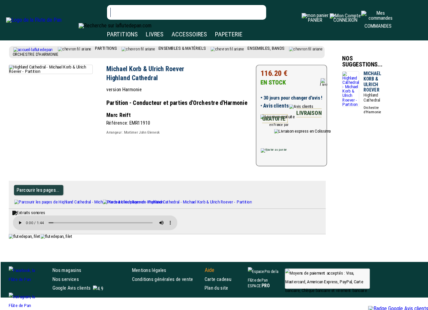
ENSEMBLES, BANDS (265, 48)
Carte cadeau (218, 279)
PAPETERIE (228, 34)
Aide (210, 270)
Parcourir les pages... (38, 190)
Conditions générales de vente (167, 279)
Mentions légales (149, 270)
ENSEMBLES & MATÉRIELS (182, 48)
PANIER (315, 20)
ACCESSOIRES (189, 34)
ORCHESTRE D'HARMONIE (36, 54)
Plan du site (216, 288)
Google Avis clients (71, 288)
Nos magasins (66, 270)
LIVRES (155, 34)
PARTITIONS (122, 34)
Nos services (65, 279)
